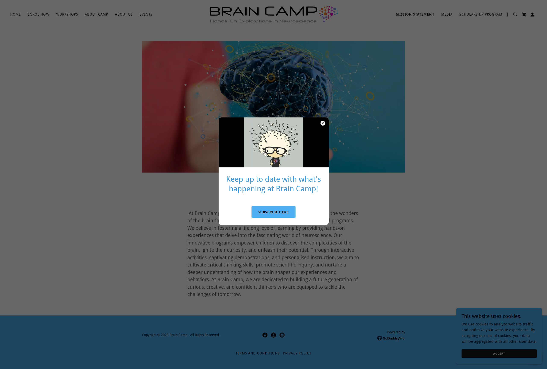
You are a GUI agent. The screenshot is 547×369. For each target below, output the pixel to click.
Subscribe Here (273, 212)
